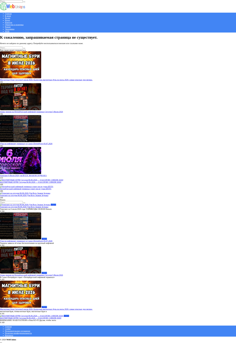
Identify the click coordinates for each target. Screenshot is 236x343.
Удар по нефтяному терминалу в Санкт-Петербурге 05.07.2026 (26, 144)
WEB (7, 31)
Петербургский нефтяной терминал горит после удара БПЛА (25, 189)
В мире (8, 16)
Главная (8, 14)
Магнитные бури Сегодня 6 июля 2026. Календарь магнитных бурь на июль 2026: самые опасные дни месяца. (46, 80)
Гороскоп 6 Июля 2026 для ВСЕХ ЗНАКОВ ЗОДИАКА (23, 176)
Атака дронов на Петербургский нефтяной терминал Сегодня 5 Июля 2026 (31, 112)
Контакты (9, 335)
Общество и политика (14, 25)
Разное (8, 27)
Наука (7, 20)
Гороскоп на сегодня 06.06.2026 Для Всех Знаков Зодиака (24, 195)
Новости (8, 22)
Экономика (9, 29)
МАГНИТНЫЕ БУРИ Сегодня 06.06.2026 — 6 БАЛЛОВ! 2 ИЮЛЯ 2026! (30, 182)
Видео (7, 18)
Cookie (8, 329)
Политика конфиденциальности (18, 333)
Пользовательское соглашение (17, 331)
